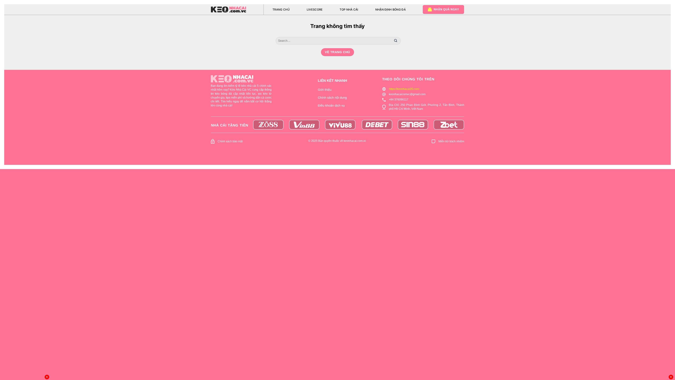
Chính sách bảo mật (230, 141)
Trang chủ (281, 9)
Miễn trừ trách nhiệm (451, 141)
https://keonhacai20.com (404, 88)
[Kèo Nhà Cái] (228, 9)
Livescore (315, 9)
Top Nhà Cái (349, 9)
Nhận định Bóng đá (390, 9)
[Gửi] (395, 41)
